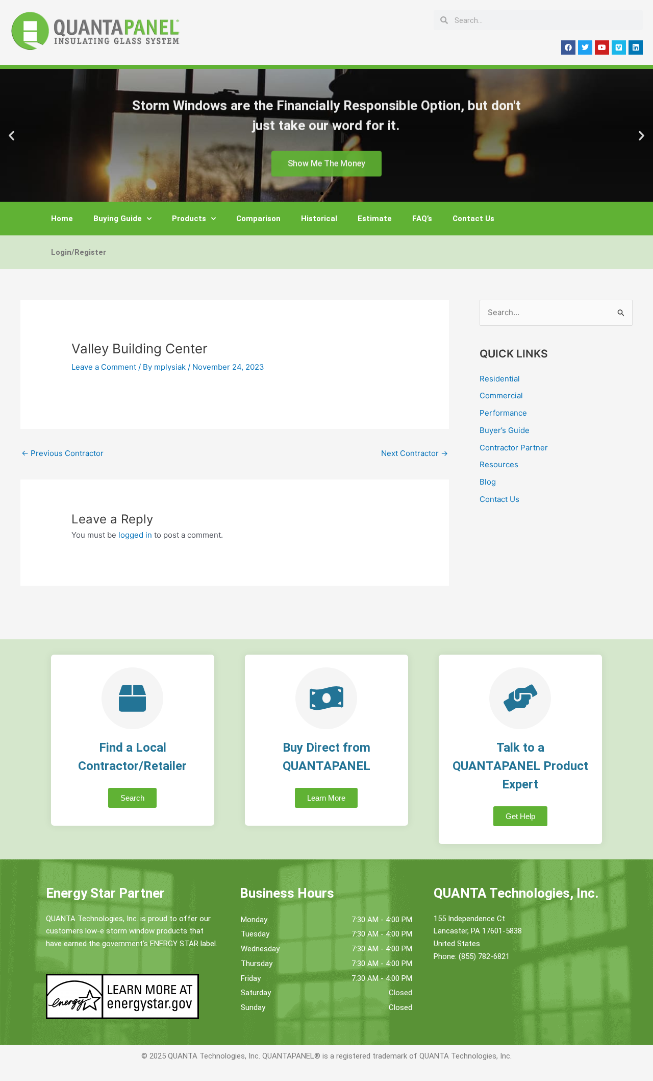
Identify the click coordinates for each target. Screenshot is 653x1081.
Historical (319, 218)
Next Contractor (414, 453)
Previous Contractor (62, 453)
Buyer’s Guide (505, 430)
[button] (11, 135)
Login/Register (78, 252)
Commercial (501, 395)
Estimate (375, 218)
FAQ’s (422, 218)
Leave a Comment (103, 367)
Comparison (258, 218)
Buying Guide (117, 218)
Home (62, 218)
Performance (503, 413)
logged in (135, 535)
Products (189, 218)
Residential (500, 378)
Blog (488, 482)
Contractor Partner (514, 447)
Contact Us (473, 218)
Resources (499, 464)
